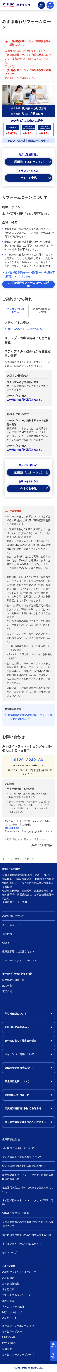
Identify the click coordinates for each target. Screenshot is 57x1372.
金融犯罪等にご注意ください (18, 951)
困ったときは (53, 1357)
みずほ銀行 (8, 1278)
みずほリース (9, 1318)
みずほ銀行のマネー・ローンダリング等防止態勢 (27, 1202)
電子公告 (7, 991)
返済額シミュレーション (29, 161)
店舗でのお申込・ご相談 (41, 310)
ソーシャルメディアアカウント (19, 960)
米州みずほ (8, 1301)
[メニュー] (50, 5)
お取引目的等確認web (17, 1027)
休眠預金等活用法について (19, 1067)
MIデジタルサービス (13, 1312)
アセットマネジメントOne (16, 1295)
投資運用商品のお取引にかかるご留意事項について (27, 1189)
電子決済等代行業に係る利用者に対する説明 (26, 1234)
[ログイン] (41, 5)
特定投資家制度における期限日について (24, 1166)
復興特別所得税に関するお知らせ (23, 1108)
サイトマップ (9, 1252)
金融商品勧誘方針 (12, 1139)
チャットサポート (53, 1347)
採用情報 (7, 933)
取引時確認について (16, 1013)
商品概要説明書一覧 (13, 980)
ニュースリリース (12, 925)
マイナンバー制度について (19, 1054)
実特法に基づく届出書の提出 (20, 1040)
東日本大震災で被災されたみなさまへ (25, 1122)
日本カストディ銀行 (13, 1306)
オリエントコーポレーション (18, 1325)
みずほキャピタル (12, 1331)
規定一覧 (7, 985)
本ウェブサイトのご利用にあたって (21, 1243)
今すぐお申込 (28, 177)
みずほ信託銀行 (10, 1283)
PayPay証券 (9, 1343)
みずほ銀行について (13, 916)
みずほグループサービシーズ (18, 1354)
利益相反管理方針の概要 (15, 1213)
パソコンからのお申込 (15, 310)
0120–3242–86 (28, 760)
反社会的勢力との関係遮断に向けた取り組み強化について (27, 1224)
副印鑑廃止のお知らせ (17, 1095)
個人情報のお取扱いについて (18, 1148)
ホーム (6, 859)
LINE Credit (8, 1337)
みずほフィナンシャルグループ (19, 1272)
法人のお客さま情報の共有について (21, 1157)
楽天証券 (7, 1348)
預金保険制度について (17, 1081)
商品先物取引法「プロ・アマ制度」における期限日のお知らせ (27, 1177)
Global (5, 942)
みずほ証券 (8, 1289)
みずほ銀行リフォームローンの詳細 (28, 284)
